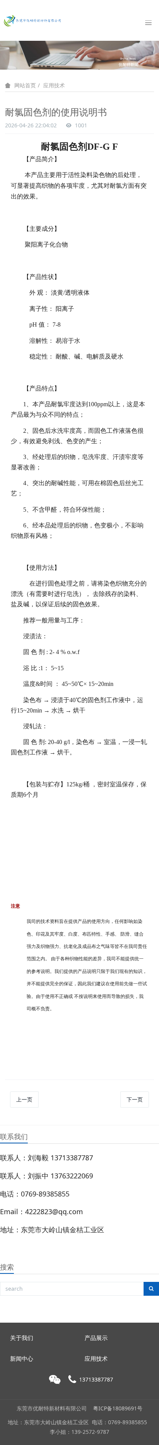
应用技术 (54, 85)
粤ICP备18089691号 (117, 1408)
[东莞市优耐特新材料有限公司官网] (33, 20)
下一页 (135, 1099)
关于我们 (21, 1338)
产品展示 (96, 1338)
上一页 (24, 1099)
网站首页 (25, 85)
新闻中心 (21, 1358)
